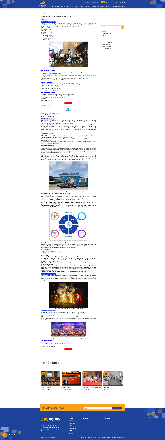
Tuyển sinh (63, 6)
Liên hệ (124, 6)
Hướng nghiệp (72, 423)
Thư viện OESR (72, 428)
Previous (40, 382)
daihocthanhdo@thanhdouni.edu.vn (51, 427)
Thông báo (105, 38)
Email (99, 437)
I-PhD (70, 425)
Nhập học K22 (70, 6)
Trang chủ (51, 6)
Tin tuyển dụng (106, 44)
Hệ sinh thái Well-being (115, 6)
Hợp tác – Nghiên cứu (84, 6)
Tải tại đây (56, 90)
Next (123, 382)
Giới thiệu (57, 6)
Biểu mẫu (95, 437)
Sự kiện (105, 40)
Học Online (104, 437)
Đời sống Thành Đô (104, 6)
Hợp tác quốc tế (107, 48)
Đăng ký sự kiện (120, 437)
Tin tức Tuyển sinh (107, 46)
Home (42, 13)
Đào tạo (76, 6)
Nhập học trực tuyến (111, 437)
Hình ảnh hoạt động (107, 42)
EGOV (70, 430)
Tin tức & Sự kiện (95, 6)
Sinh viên (71, 433)
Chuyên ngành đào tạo (49, 13)
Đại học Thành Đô (49, 114)
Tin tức (104, 35)
